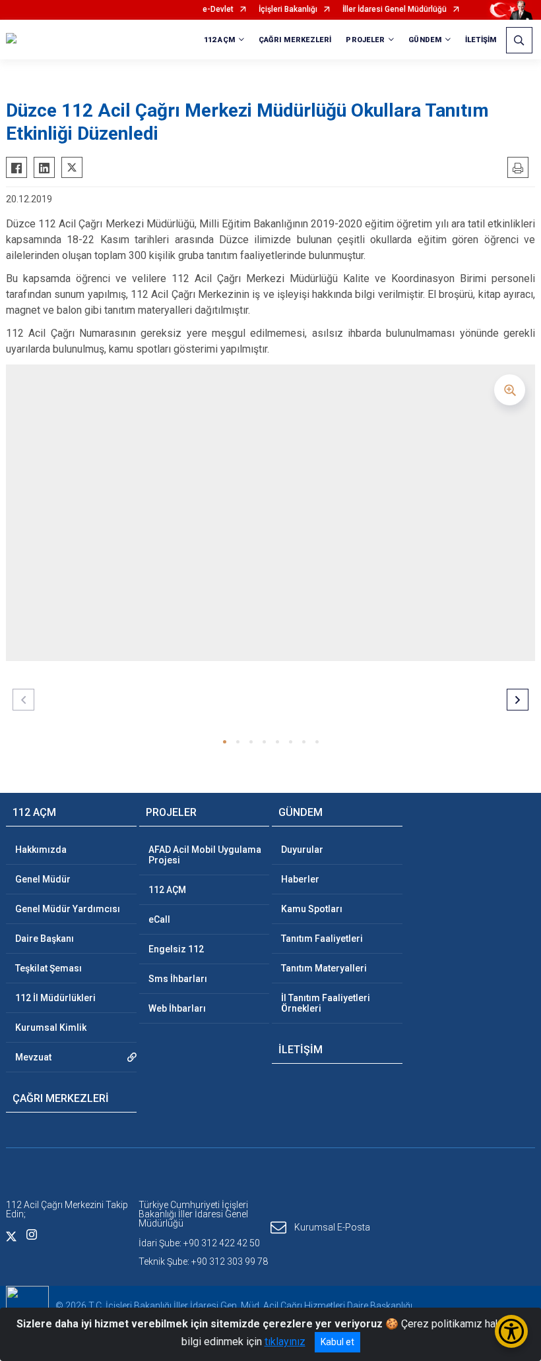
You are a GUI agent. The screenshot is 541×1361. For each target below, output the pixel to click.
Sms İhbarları (177, 978)
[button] (224, 741)
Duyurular (302, 849)
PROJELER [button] (365, 40)
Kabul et (337, 1342)
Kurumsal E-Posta (332, 1227)
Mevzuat (33, 1057)
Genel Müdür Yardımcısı (67, 909)
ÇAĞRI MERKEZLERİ (295, 40)
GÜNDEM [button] (424, 40)
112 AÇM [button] (219, 40)
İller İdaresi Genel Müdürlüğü (394, 9)
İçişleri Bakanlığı (288, 9)
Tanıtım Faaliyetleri (322, 938)
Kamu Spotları (311, 909)
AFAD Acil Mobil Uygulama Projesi (204, 854)
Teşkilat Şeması (48, 968)
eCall (159, 919)
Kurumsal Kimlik (50, 1027)
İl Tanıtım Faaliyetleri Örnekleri (325, 1003)
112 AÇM (167, 889)
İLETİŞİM (480, 40)
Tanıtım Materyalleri (324, 968)
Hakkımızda (41, 849)
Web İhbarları (177, 1008)
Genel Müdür (43, 879)
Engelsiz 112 (176, 949)
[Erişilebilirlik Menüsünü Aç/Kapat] (511, 1331)
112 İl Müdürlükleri (55, 998)
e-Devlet (218, 9)
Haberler (300, 879)
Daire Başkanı (44, 938)
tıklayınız (285, 1341)
